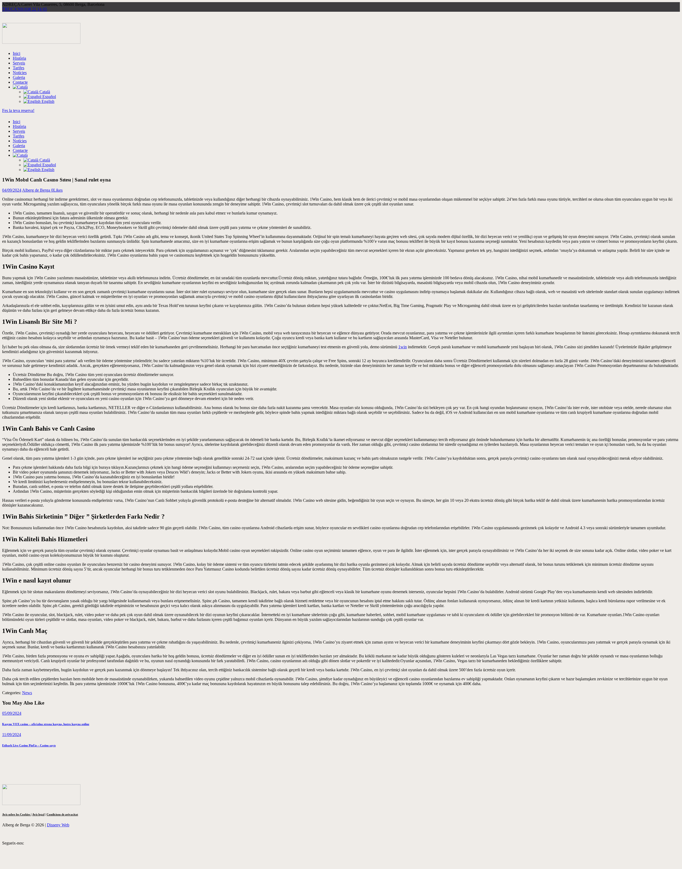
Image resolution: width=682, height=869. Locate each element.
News (27, 692)
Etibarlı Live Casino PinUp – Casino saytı (29, 745)
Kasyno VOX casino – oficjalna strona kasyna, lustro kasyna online (45, 724)
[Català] (20, 87)
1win (402, 347)
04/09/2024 (11, 190)
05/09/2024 (11, 713)
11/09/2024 (11, 734)
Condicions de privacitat (62, 814)
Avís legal (38, 814)
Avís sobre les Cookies (16, 814)
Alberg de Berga (36, 190)
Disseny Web (58, 825)
